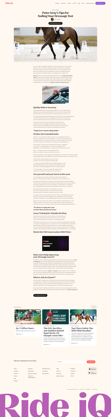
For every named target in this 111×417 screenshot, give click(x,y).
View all (94, 307)
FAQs (83, 3)
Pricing (69, 3)
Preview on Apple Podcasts (31, 376)
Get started (44, 371)
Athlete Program (60, 376)
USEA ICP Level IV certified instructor (59, 82)
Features (63, 3)
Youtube (72, 373)
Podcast (16, 380)
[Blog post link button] (27, 316)
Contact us (59, 373)
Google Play (31, 371)
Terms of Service (87, 389)
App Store (30, 368)
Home (15, 368)
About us (58, 371)
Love (74, 3)
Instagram (73, 371)
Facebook (73, 368)
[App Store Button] (92, 368)
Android (55, 270)
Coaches (57, 3)
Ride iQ (35, 75)
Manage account (90, 3)
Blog (79, 3)
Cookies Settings (94, 389)
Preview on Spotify (32, 373)
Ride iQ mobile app (72, 289)
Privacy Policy (81, 389)
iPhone (49, 270)
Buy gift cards (45, 373)
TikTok (72, 376)
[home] (15, 3)
